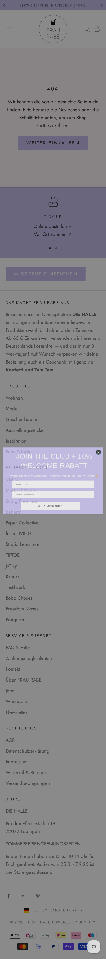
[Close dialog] (98, 451)
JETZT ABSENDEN (50, 504)
